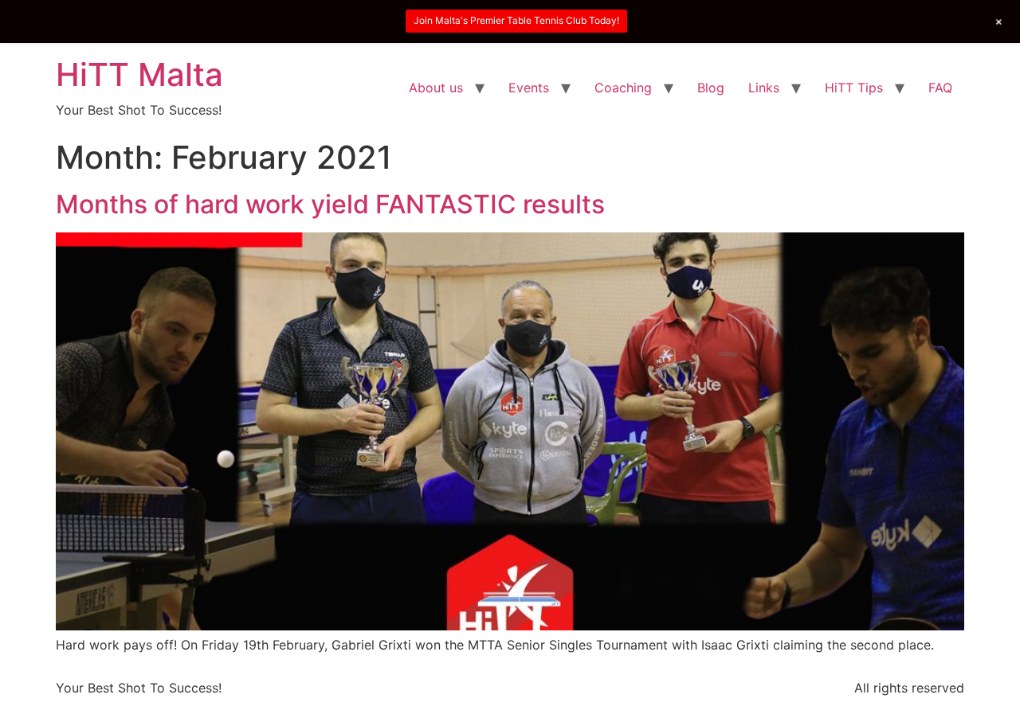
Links (763, 88)
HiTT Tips (854, 88)
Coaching (623, 88)
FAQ (940, 88)
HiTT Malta (139, 74)
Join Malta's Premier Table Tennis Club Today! (516, 20)
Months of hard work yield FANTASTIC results (330, 204)
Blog (710, 88)
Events (528, 88)
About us (436, 88)
